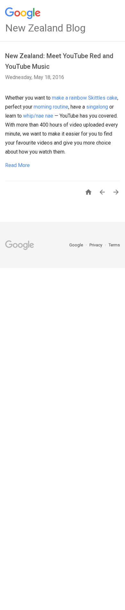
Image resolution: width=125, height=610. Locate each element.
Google (76, 245)
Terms (114, 245)
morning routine (51, 107)
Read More (17, 165)
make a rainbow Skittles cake (84, 98)
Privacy (96, 245)
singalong (97, 107)
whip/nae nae (38, 116)
